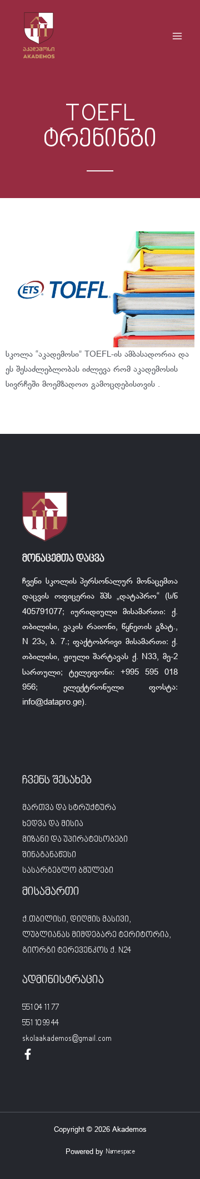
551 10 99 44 (40, 1023)
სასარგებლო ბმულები (67, 871)
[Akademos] (39, 36)
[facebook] (27, 1054)
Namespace (120, 1152)
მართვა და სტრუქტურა (69, 808)
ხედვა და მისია (52, 824)
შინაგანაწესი (49, 855)
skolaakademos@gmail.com (67, 1039)
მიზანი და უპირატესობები (75, 839)
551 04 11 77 (40, 1008)
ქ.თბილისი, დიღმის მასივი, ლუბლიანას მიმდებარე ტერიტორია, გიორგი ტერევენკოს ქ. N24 (96, 935)
